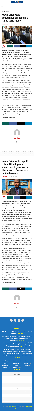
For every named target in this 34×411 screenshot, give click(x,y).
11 (8, 388)
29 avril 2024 (14, 24)
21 (21, 392)
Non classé (16, 363)
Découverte (5, 365)
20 (17, 392)
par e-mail (17, 408)
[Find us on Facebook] (11, 320)
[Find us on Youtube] (22, 320)
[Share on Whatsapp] (10, 46)
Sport (26, 365)
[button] (2, 6)
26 (12, 395)
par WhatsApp (29, 406)
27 (17, 395)
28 (21, 395)
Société (26, 363)
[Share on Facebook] (17, 46)
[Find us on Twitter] (19, 320)
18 (8, 392)
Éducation (15, 361)
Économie (4, 367)
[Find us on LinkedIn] (15, 320)
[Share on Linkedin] (29, 46)
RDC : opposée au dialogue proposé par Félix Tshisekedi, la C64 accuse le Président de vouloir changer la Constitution (17, 338)
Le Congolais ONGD (13, 406)
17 (3, 392)
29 (25, 395)
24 (3, 395)
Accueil (3, 11)
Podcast (16, 365)
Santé (26, 361)
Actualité (4, 361)
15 (25, 388)
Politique (8, 11)
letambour (5, 24)
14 (21, 388)
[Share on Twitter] (23, 46)
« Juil (16, 401)
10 (3, 388)
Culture (5, 363)
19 (12, 392)
